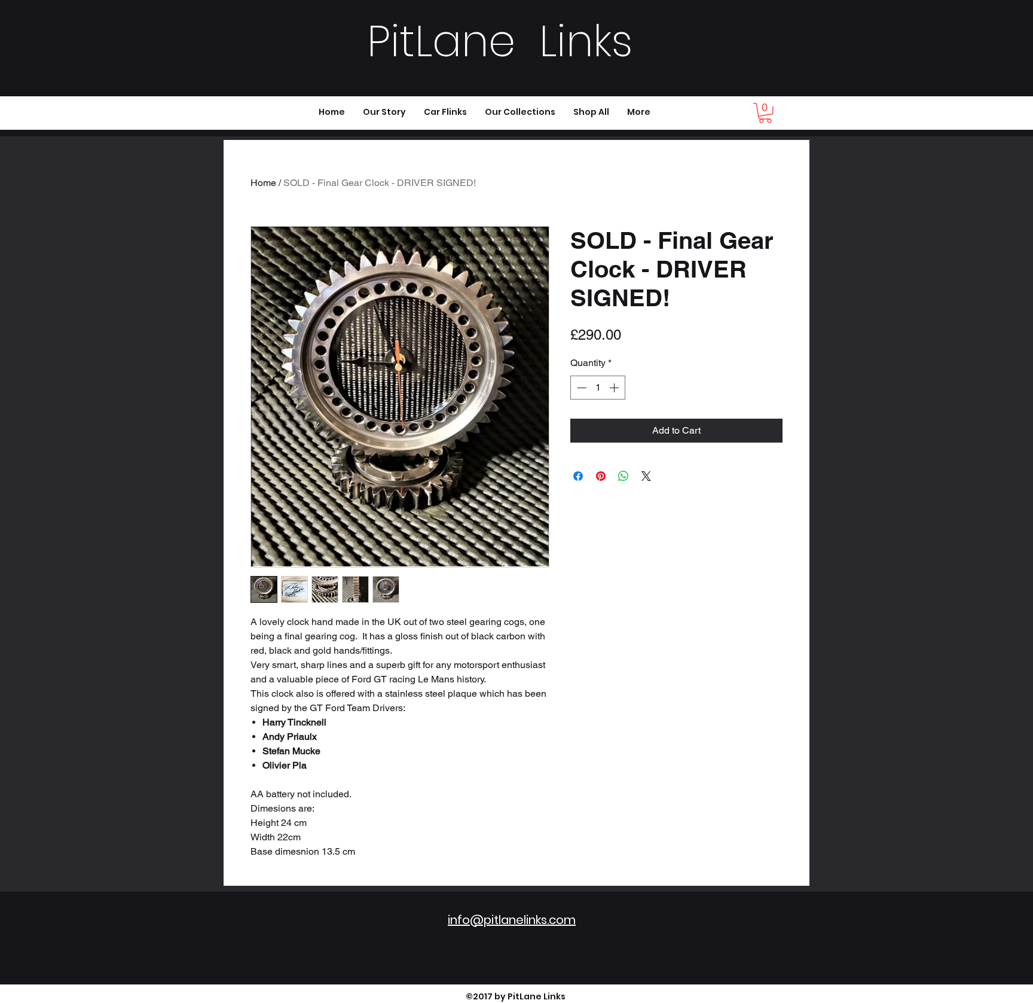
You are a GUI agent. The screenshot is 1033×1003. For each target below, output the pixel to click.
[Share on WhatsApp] (623, 476)
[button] (765, 113)
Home (263, 182)
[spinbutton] (598, 387)
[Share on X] (646, 476)
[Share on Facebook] (578, 476)
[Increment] (615, 387)
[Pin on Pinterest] (601, 476)
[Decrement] (580, 387)
